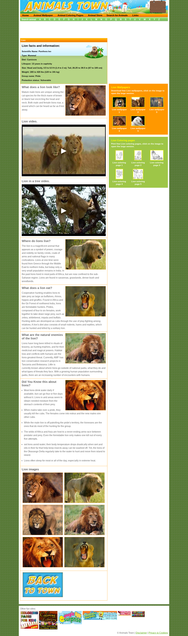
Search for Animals (117, 15)
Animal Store (95, 15)
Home (25, 15)
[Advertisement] (94, 29)
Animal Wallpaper (43, 15)
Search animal (28, 19)
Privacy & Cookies (158, 633)
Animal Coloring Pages (70, 15)
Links (135, 15)
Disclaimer (141, 633)
